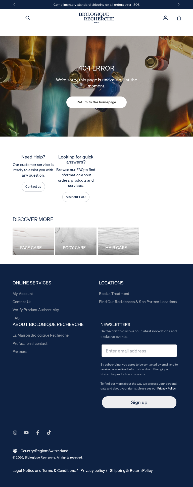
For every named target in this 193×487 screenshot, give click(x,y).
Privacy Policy (166, 388)
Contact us (33, 186)
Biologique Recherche (40, 457)
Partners (20, 351)
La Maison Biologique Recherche (41, 335)
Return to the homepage (96, 102)
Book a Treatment (114, 293)
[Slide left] (15, 4)
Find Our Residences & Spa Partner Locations (138, 302)
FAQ (16, 318)
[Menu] (14, 18)
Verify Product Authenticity (36, 310)
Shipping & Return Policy (131, 470)
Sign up (139, 402)
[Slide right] (178, 4)
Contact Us (22, 302)
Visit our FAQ (76, 196)
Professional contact (30, 343)
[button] (28, 18)
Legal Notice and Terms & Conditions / (45, 470)
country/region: (40, 451)
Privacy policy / (93, 470)
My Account (23, 293)
